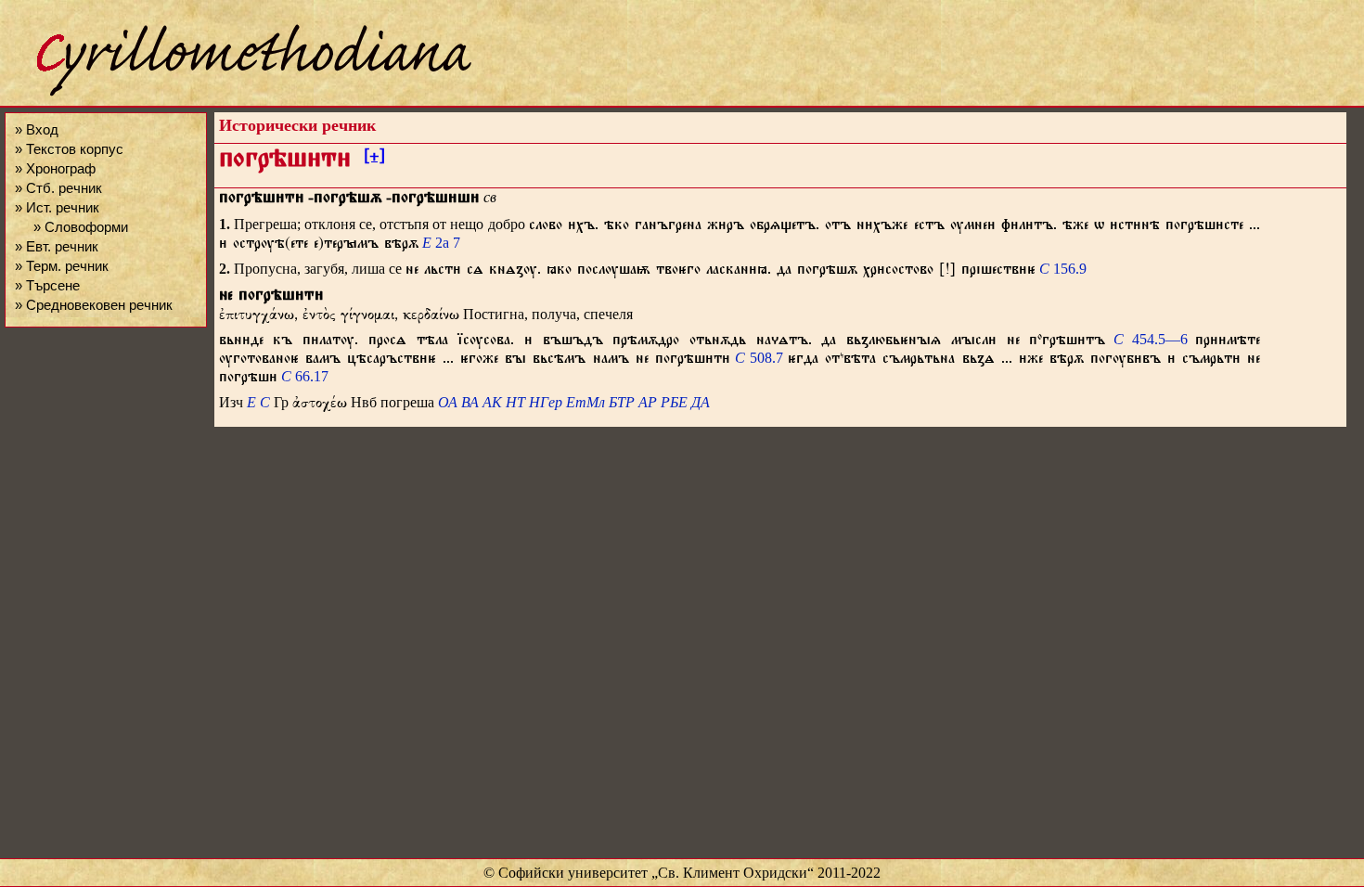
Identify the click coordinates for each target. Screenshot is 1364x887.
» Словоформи (80, 227)
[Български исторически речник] (237, 93)
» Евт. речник (56, 246)
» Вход (36, 129)
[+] (374, 158)
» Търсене (47, 285)
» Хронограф (55, 168)
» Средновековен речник (94, 305)
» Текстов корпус (69, 149)
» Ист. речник (57, 207)
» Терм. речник (62, 266)
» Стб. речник (58, 188)
